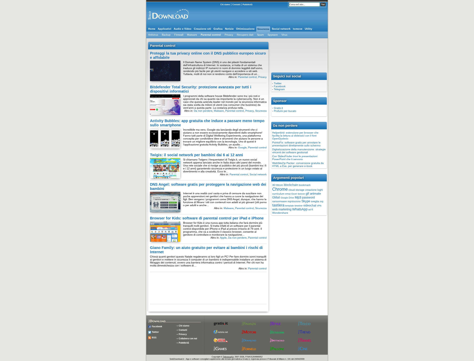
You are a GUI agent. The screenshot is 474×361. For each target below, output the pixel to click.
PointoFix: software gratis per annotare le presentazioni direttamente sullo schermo (296, 144)
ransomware (279, 201)
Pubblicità (247, 4)
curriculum (278, 193)
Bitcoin (279, 185)
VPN (319, 205)
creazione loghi (314, 189)
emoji (288, 194)
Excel (294, 194)
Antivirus (153, 34)
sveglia (315, 201)
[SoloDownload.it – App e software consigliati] (167, 20)
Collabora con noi (188, 338)
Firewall (178, 34)
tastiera (278, 205)
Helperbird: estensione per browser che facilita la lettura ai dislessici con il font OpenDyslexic (295, 135)
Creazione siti (202, 28)
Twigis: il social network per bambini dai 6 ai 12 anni (196, 155)
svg (321, 201)
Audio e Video (182, 28)
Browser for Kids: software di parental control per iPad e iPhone (207, 218)
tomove (297, 28)
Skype (305, 201)
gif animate (313, 193)
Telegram (279, 89)
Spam (260, 34)
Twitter (278, 83)
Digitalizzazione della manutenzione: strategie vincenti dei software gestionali (299, 151)
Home (151, 28)
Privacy (229, 34)
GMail (276, 197)
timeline (299, 205)
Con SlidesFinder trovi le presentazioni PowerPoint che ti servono (294, 158)
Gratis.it (278, 107)
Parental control (211, 34)
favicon (301, 194)
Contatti (236, 4)
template (289, 205)
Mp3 (298, 197)
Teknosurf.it (228, 357)
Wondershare (280, 212)
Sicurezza (263, 28)
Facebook (280, 86)
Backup (166, 34)
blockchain (291, 184)
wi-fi (310, 209)
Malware (192, 34)
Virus (284, 34)
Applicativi (164, 28)
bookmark (305, 184)
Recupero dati (245, 34)
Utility (308, 28)
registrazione (294, 201)
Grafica (218, 28)
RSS (154, 337)
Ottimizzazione (245, 28)
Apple (223, 237)
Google (242, 147)
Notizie (229, 28)
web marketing (281, 209)
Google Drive (287, 197)
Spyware (273, 34)
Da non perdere (203, 110)
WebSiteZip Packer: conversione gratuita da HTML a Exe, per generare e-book (298, 165)
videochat (309, 205)
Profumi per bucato (285, 110)
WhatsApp (300, 209)
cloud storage (296, 189)
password (308, 197)
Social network (281, 28)
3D (274, 184)
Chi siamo (225, 4)
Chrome (280, 189)
